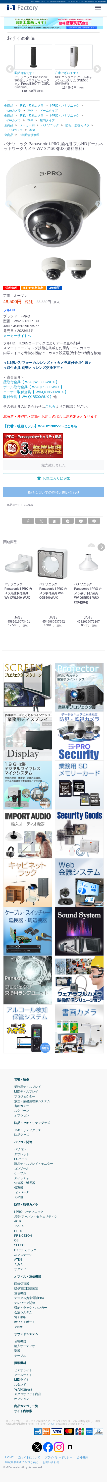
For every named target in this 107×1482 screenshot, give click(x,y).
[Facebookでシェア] (28, 521)
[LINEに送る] (94, 521)
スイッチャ (21, 1178)
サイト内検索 (23, 1411)
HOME (9, 1457)
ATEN (18, 1259)
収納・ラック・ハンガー (30, 1307)
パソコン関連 (23, 1142)
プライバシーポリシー (58, 1457)
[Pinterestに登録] (68, 521)
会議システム (23, 1312)
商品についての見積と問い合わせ (53, 492)
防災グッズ (21, 1135)
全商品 (8, 105)
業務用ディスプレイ (27, 1087)
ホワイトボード (24, 1322)
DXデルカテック (25, 1250)
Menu (98, 6)
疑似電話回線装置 (26, 1288)
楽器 (17, 1351)
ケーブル (20, 1173)
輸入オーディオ (24, 1346)
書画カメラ (21, 1106)
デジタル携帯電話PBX (29, 1298)
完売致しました (53, 465)
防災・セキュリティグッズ (32, 1122)
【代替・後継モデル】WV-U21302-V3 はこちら (40, 426)
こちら (50, 406)
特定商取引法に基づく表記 (21, 1462)
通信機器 (20, 1293)
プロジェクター (24, 1096)
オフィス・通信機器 (27, 1276)
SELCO (19, 1245)
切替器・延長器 (24, 1183)
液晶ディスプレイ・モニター (33, 1163)
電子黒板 (20, 1317)
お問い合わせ (51, 1462)
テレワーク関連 (24, 1302)
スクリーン (21, 1110)
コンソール (21, 1168)
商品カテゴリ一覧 (26, 1406)
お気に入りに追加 (56, 478)
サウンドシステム (26, 1334)
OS (16, 1240)
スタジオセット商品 (27, 1394)
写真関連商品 (23, 1389)
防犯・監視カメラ (26, 1204)
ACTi (17, 1221)
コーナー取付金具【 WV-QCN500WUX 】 (35, 392)
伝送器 (18, 1187)
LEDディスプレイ (26, 1091)
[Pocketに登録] (81, 521)
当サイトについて (29, 1457)
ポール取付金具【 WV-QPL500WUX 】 (33, 387)
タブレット (21, 1154)
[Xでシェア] (41, 521)
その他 (18, 1197)
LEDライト (21, 1379)
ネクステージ (23, 1254)
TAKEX (19, 1226)
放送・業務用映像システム (32, 1101)
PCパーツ (20, 1159)
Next (96, 69)
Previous (9, 69)
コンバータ (21, 1192)
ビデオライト (23, 1370)
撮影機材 (20, 1362)
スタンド (20, 1384)
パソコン (20, 1149)
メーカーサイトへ (17, 336)
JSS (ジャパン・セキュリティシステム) (40, 1216)
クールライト (23, 1375)
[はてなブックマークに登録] (54, 521)
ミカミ (18, 1264)
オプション (21, 1115)
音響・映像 (21, 1079)
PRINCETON (23, 1235)
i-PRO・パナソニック (28, 1212)
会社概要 (82, 1457)
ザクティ (20, 1269)
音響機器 (20, 1341)
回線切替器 (21, 1283)
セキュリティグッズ (27, 1130)
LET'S (18, 1230)
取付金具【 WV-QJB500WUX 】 (28, 397)
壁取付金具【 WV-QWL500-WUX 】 (31, 382)
